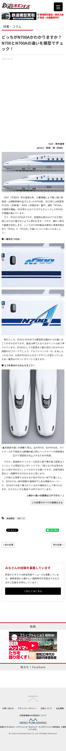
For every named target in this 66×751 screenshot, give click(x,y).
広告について (46, 708)
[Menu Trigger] (58, 6)
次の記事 (57, 544)
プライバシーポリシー (27, 708)
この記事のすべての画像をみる (47, 502)
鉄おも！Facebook (33, 667)
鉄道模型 (10, 518)
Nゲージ (21, 518)
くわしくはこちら (33, 591)
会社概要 (60, 708)
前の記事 (8, 544)
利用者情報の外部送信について (33, 715)
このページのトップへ (33, 699)
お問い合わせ (8, 708)
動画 (33, 626)
